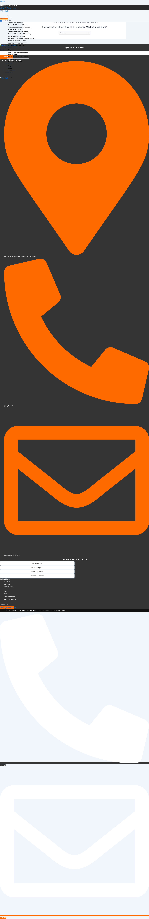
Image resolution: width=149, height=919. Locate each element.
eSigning (10, 50)
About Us (8, 18)
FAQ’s (10, 68)
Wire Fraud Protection (15, 29)
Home (7, 16)
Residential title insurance (16, 45)
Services (8, 20)
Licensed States (10, 70)
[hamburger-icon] (146, 15)
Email (2, 50)
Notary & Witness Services (16, 36)
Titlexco (2, 1)
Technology (9, 48)
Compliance (12, 59)
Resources (8, 63)
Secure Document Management (18, 57)
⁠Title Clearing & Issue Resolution (18, 32)
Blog (9, 66)
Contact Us (9, 73)
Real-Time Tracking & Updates (18, 52)
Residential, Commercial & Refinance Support (22, 38)
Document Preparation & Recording (19, 34)
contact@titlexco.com (8, 9)
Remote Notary (13, 54)
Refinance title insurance (16, 43)
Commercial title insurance (17, 41)
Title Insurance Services (15, 22)
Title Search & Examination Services (19, 27)
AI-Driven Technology (15, 61)
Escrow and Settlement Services (18, 25)
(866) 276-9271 (4, 7)
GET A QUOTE (4, 18)
